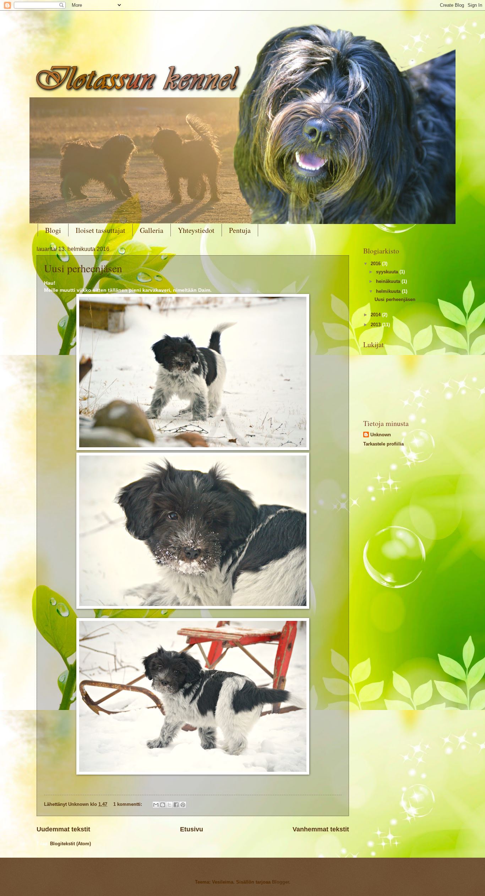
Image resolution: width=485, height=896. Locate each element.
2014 (376, 314)
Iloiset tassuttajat (100, 230)
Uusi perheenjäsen (83, 268)
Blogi (53, 230)
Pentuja (240, 230)
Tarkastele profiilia (383, 444)
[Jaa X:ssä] (169, 804)
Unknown (380, 434)
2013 (376, 324)
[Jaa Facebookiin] (176, 804)
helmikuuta (389, 291)
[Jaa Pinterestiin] (182, 804)
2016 (376, 263)
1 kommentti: (128, 804)
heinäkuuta (389, 281)
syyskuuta (387, 271)
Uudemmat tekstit (63, 829)
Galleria (151, 230)
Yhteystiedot (196, 230)
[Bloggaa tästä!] (162, 804)
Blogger (280, 882)
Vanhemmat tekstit (321, 829)
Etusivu (191, 829)
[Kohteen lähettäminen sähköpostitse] (155, 804)
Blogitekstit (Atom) (70, 843)
